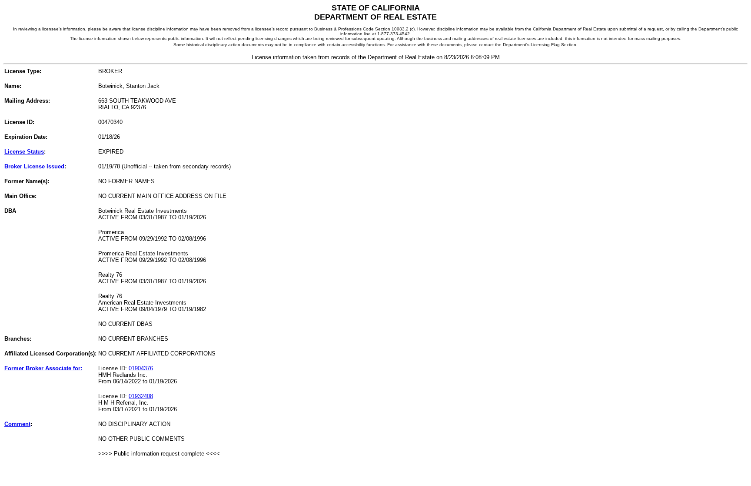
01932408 (141, 396)
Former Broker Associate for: (43, 368)
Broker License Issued (34, 166)
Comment (17, 424)
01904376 (141, 368)
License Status (24, 151)
